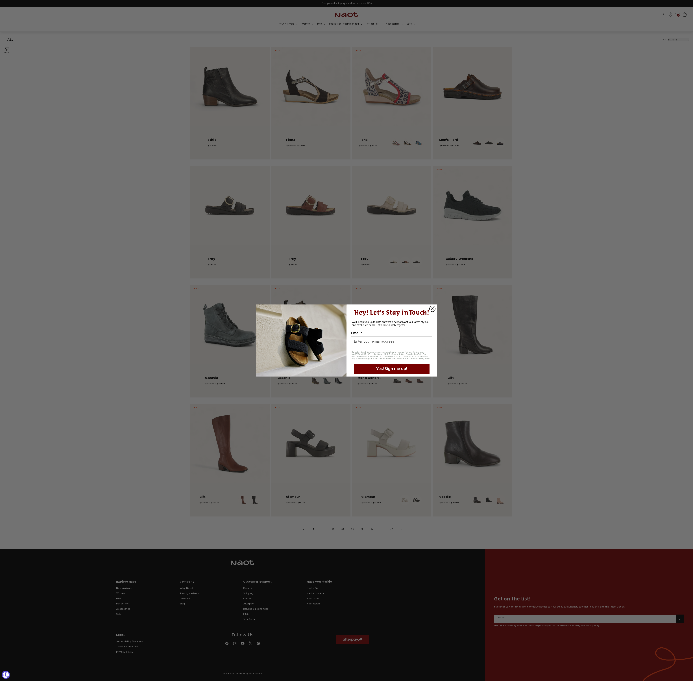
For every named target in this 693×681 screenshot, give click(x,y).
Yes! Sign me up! (391, 369)
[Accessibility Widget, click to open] (6, 675)
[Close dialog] (432, 309)
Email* (356, 333)
